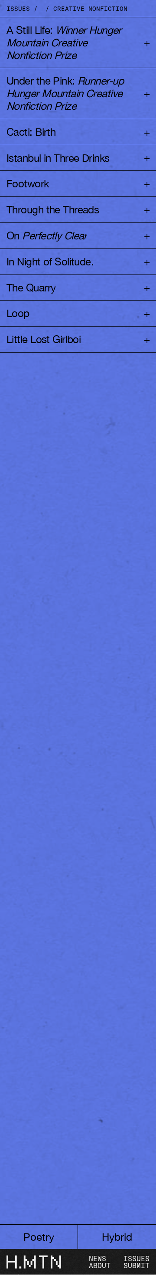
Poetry (38, 1237)
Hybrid (117, 1237)
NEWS (97, 1258)
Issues (18, 8)
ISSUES (137, 1258)
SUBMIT (137, 1265)
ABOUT (99, 1265)
